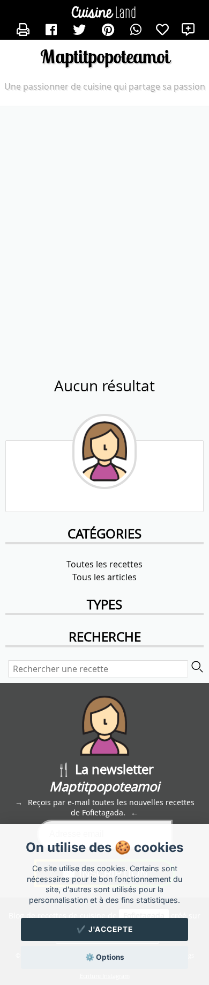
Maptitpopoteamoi (104, 56)
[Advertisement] (104, 221)
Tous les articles (104, 577)
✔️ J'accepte (105, 929)
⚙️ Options (104, 957)
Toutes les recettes (104, 564)
